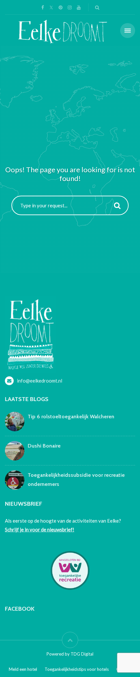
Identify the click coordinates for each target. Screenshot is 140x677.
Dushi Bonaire (44, 446)
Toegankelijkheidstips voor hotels (77, 669)
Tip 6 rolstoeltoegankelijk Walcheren (71, 416)
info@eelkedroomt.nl (39, 381)
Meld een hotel (23, 669)
